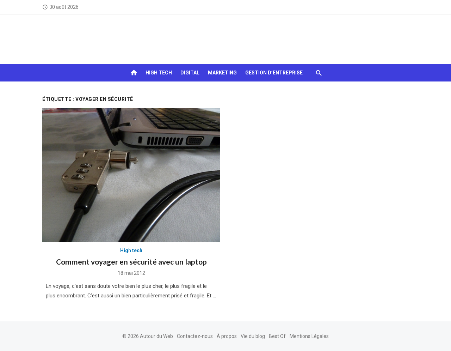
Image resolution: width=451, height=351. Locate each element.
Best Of (277, 336)
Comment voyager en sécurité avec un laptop (131, 261)
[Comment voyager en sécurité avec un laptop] (131, 175)
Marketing (222, 72)
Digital (189, 72)
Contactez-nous (195, 336)
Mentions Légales (309, 336)
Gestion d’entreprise (274, 72)
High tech (159, 72)
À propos (227, 336)
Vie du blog (253, 336)
